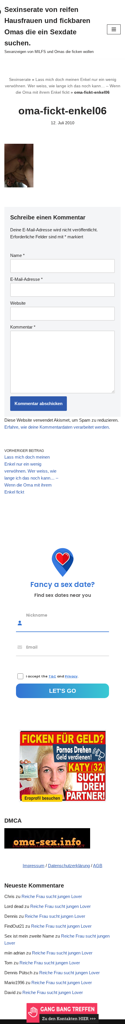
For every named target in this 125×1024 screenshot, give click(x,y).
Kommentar (22, 326)
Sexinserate (20, 79)
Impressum (33, 865)
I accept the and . (52, 676)
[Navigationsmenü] (114, 29)
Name (17, 255)
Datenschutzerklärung (69, 865)
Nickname (36, 615)
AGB (97, 865)
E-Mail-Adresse (26, 279)
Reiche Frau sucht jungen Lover (52, 896)
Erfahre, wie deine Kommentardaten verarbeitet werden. (57, 427)
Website (18, 303)
